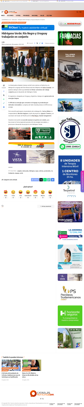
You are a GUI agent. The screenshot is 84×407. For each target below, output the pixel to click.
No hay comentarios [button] (46, 206)
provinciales (47, 171)
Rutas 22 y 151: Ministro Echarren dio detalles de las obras (30, 375)
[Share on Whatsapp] (4, 99)
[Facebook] (41, 399)
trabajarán (11, 173)
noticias (41, 171)
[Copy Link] (40, 43)
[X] (43, 399)
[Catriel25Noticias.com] (10, 12)
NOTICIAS (13, 22)
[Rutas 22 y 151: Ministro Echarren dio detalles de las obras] (31, 365)
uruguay (17, 173)
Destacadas (6, 22)
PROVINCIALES (21, 22)
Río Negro (35, 116)
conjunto (19, 171)
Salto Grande (46, 87)
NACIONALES (14, 368)
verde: (21, 173)
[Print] (42, 43)
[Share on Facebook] (35, 43)
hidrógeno (32, 171)
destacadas (25, 171)
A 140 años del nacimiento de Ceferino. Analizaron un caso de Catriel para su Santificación (11, 375)
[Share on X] (37, 43)
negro (36, 171)
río (52, 171)
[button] (3, 12)
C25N (3, 42)
